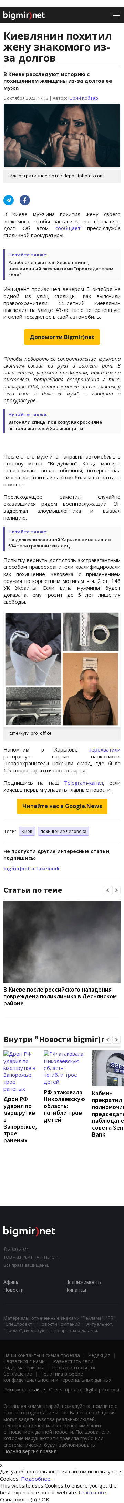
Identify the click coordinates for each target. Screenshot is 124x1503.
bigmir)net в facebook (31, 868)
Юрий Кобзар (83, 98)
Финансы (75, 1290)
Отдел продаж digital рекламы (84, 1389)
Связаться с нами (24, 1361)
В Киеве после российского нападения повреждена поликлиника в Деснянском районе (60, 996)
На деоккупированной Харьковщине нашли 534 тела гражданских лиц (59, 542)
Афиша (11, 1282)
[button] (108, 890)
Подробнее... (37, 1478)
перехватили (105, 749)
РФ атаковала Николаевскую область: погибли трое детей (64, 1105)
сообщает (68, 228)
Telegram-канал (83, 782)
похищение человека (63, 831)
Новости (13, 1290)
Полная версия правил (29, 1451)
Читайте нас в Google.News (62, 806)
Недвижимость (83, 1282)
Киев (27, 831)
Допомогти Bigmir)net (62, 337)
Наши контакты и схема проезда (41, 1355)
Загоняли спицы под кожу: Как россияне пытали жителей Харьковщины (55, 425)
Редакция (99, 1355)
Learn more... (94, 1492)
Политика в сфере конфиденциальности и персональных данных (57, 1376)
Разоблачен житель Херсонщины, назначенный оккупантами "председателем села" (60, 268)
